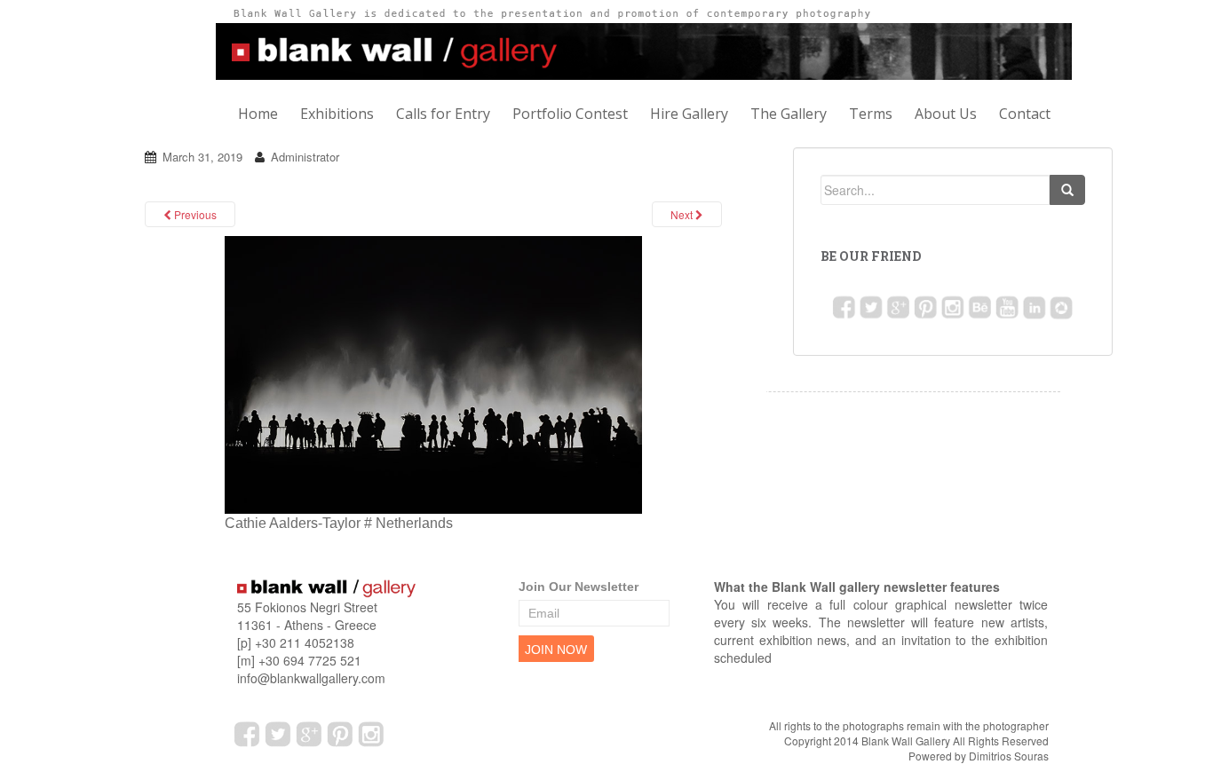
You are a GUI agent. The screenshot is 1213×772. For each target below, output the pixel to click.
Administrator (305, 156)
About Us (946, 113)
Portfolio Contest (570, 113)
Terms (870, 113)
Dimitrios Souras (1009, 755)
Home (258, 113)
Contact (1024, 113)
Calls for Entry (443, 113)
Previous (194, 214)
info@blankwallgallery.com (311, 678)
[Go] (1067, 190)
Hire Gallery (689, 113)
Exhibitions (337, 113)
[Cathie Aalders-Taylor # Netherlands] (433, 374)
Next (682, 214)
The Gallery (788, 113)
